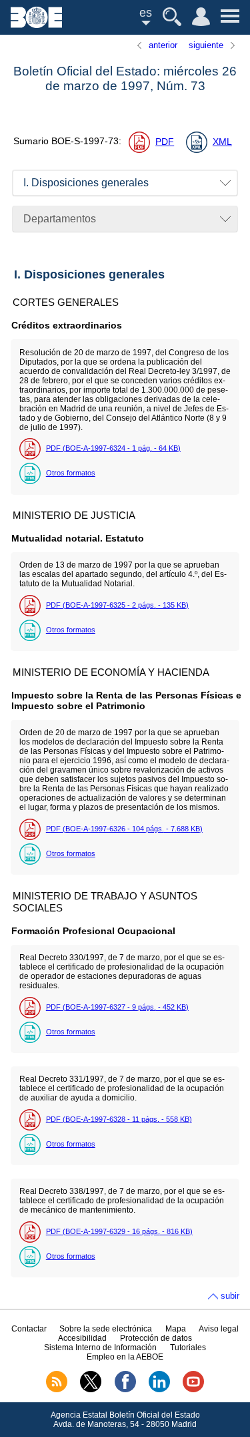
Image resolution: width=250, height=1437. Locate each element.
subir (230, 1296)
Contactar (29, 1328)
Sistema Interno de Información (100, 1347)
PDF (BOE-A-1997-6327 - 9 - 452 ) (117, 1007)
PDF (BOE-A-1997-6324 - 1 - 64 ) (113, 448)
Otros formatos (70, 473)
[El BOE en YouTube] (193, 1389)
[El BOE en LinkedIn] (159, 1389)
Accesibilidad (82, 1338)
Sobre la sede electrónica (105, 1328)
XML (222, 142)
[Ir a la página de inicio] (36, 24)
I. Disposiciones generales (86, 182)
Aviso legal (219, 1328)
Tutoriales (188, 1347)
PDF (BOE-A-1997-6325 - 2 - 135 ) (117, 605)
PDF (164, 142)
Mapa (175, 1328)
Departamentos (59, 218)
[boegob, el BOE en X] (90, 1389)
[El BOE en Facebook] (125, 1389)
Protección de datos (156, 1338)
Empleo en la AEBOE (125, 1357)
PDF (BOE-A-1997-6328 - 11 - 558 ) (119, 1119)
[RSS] (56, 1389)
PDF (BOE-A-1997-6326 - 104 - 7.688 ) (124, 829)
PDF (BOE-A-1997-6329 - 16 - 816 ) (119, 1231)
